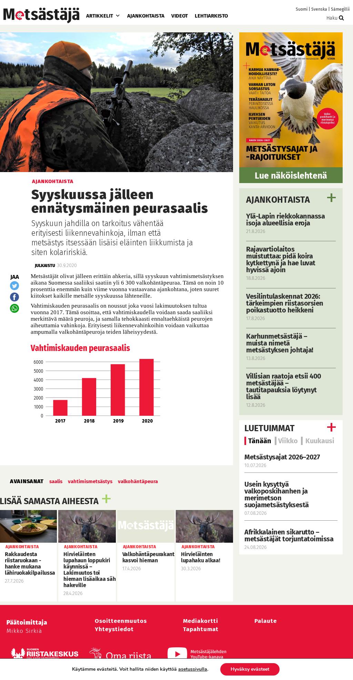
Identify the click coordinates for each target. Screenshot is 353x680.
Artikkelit (99, 16)
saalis (55, 481)
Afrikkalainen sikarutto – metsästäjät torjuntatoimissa (288, 535)
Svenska (319, 9)
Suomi (301, 9)
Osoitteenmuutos (121, 621)
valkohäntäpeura (138, 481)
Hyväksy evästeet (250, 669)
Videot (179, 16)
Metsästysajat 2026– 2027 (282, 457)
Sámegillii (340, 9)
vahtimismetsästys (90, 481)
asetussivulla (192, 669)
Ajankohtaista (145, 16)
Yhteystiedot (114, 629)
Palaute (265, 621)
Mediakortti (200, 621)
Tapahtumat (201, 629)
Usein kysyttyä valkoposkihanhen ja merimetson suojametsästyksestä (277, 494)
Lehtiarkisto (211, 16)
